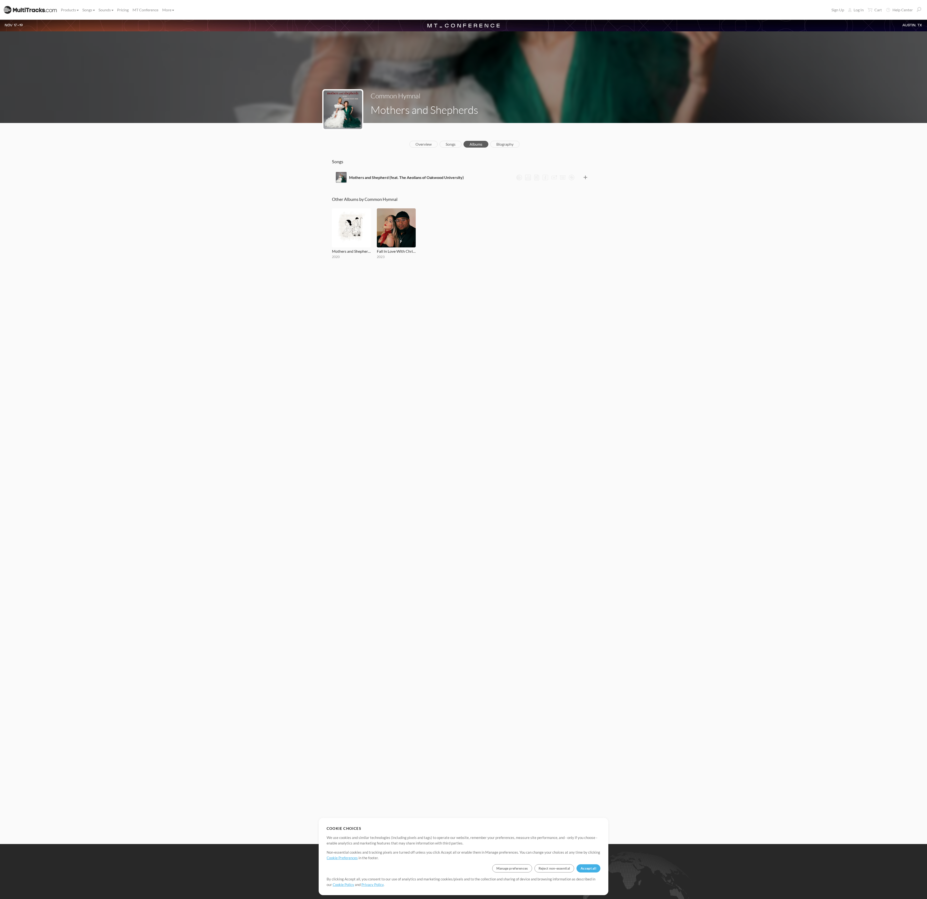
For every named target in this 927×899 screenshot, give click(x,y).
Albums (476, 144)
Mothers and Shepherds (351, 251)
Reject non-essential (554, 868)
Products (68, 9)
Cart (878, 9)
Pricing (123, 9)
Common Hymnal (396, 96)
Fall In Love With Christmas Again (396, 251)
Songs (87, 9)
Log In (859, 9)
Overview (423, 144)
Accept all (588, 868)
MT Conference (145, 9)
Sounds (104, 9)
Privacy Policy (372, 884)
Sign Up (837, 9)
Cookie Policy (343, 884)
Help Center (902, 9)
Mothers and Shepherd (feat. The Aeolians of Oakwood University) (406, 177)
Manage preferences (512, 868)
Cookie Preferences (342, 858)
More (166, 9)
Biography (504, 144)
